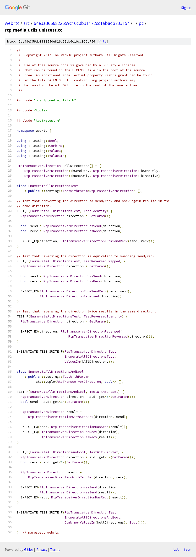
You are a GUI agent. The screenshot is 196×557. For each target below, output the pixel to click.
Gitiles (28, 549)
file (103, 41)
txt (176, 549)
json (187, 549)
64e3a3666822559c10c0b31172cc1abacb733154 (82, 23)
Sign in (186, 7)
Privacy (41, 549)
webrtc (12, 23)
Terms (55, 549)
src (26, 23)
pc (141, 23)
